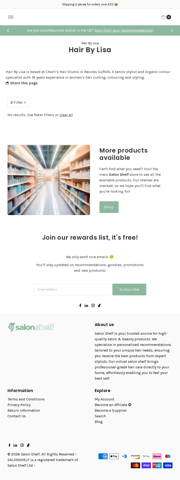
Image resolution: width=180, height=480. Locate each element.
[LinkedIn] (86, 305)
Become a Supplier (111, 410)
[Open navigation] (11, 17)
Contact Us (17, 416)
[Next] (171, 30)
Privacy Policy (19, 405)
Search (100, 416)
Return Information (24, 410)
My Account (104, 399)
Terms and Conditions (26, 399)
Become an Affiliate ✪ (113, 405)
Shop (109, 207)
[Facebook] (80, 305)
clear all (66, 115)
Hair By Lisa (90, 43)
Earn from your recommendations (123, 30)
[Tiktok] (99, 305)
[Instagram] (93, 305)
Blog (99, 421)
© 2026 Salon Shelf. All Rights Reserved (41, 454)
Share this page (24, 83)
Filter (18, 102)
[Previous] (8, 30)
